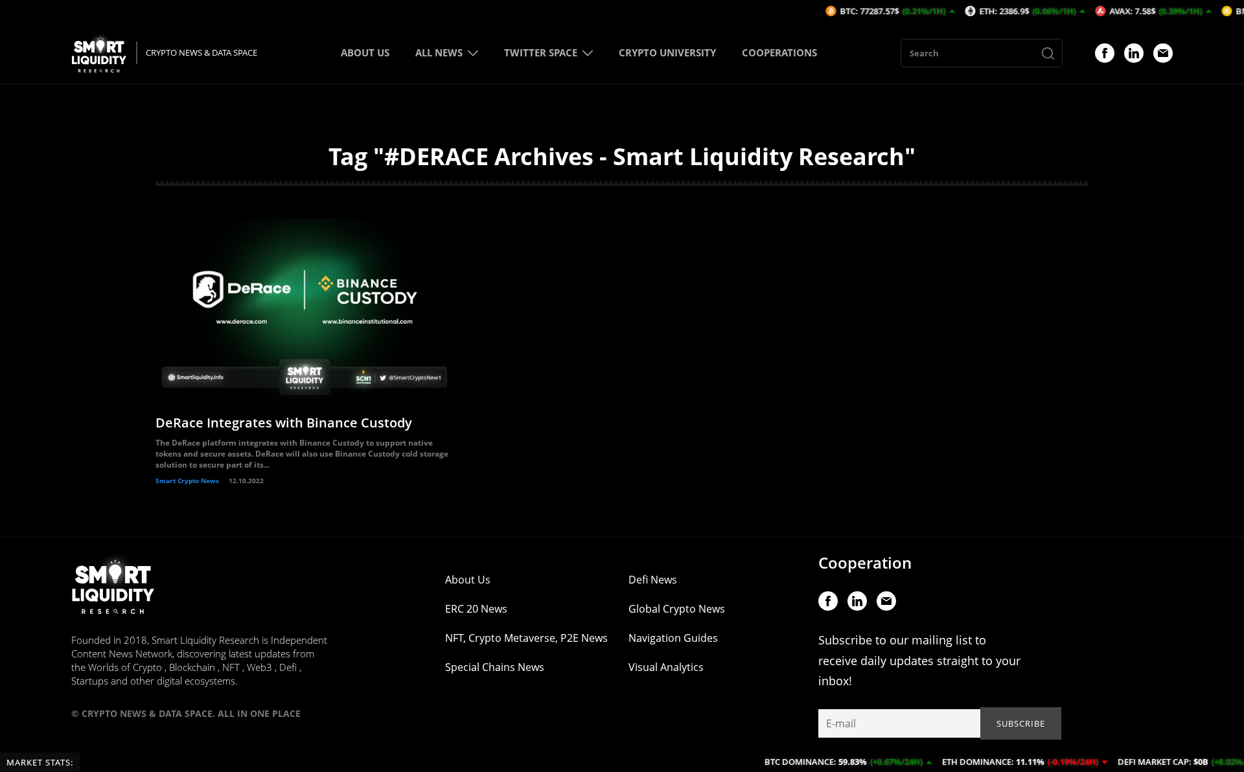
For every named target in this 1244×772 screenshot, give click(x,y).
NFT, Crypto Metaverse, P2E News (526, 638)
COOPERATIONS (779, 52)
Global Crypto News (676, 609)
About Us (467, 580)
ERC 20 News (476, 609)
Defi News (652, 580)
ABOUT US (365, 52)
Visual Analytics (666, 667)
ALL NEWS (439, 52)
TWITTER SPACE (540, 52)
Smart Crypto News (187, 480)
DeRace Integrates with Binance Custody (284, 422)
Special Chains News (494, 667)
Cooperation (865, 562)
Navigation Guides (673, 638)
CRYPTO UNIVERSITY (667, 52)
